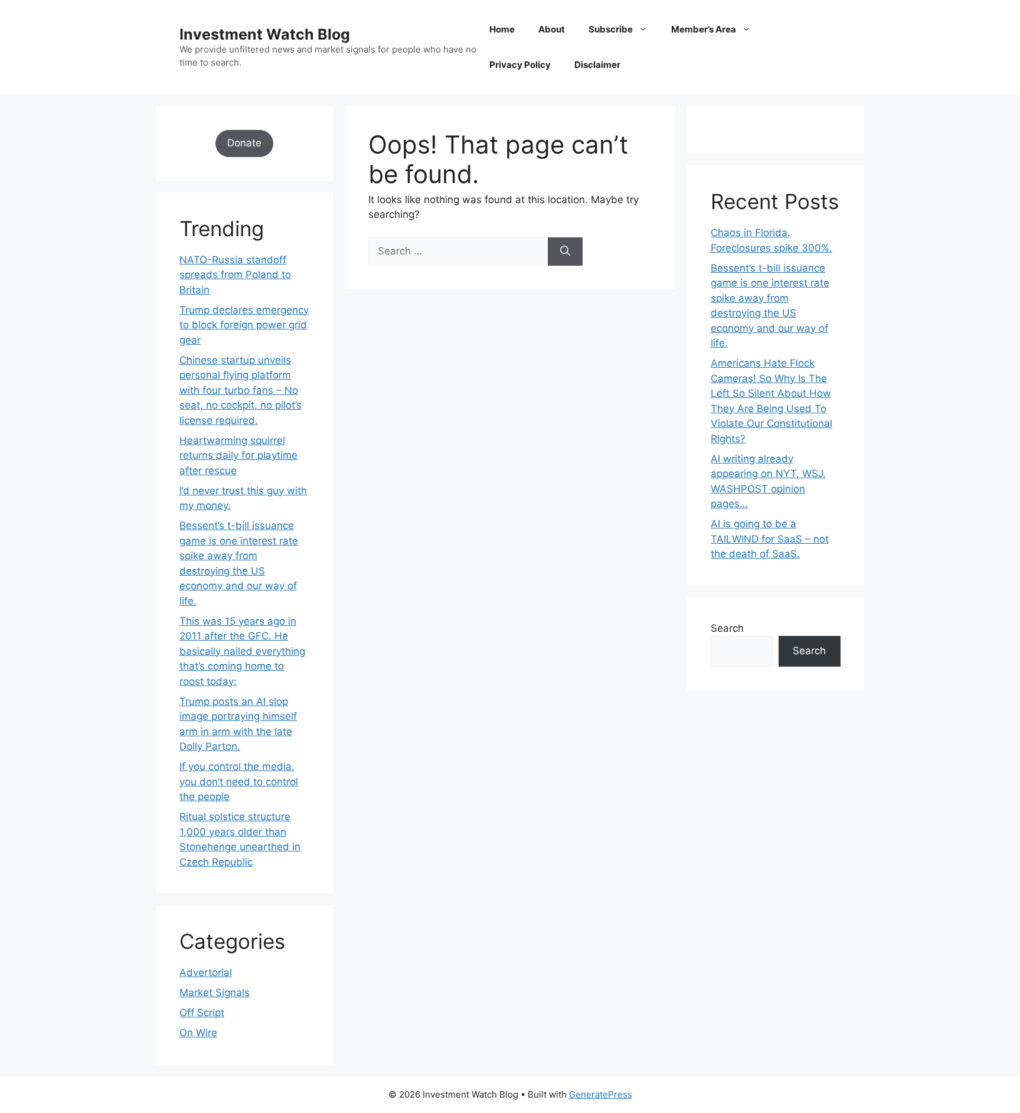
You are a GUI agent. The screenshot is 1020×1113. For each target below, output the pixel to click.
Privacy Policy (520, 64)
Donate (244, 143)
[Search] (565, 251)
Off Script (201, 1013)
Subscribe (611, 29)
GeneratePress (600, 1094)
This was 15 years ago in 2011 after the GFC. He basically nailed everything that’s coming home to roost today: (242, 651)
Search (727, 628)
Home (502, 29)
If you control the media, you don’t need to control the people (238, 781)
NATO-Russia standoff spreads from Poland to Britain (235, 275)
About (551, 29)
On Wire (198, 1033)
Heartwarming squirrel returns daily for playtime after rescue (238, 455)
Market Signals (214, 992)
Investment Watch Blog (264, 34)
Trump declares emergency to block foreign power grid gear (244, 325)
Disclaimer (597, 64)
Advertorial (205, 972)
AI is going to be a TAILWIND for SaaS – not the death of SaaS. (770, 539)
